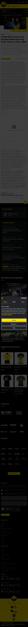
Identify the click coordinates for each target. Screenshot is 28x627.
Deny (14, 327)
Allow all (14, 320)
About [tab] (23, 301)
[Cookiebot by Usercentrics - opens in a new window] (21, 298)
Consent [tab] (5, 301)
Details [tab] (14, 301)
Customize (13, 324)
